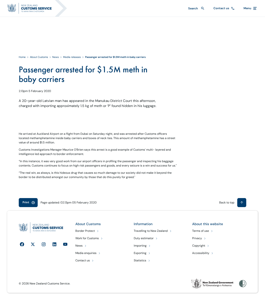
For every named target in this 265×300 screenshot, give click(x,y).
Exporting (140, 253)
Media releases (72, 57)
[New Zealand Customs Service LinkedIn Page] (54, 244)
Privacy (197, 238)
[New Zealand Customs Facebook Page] (22, 244)
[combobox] (195, 8)
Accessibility (200, 253)
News (55, 57)
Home (22, 57)
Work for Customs (87, 238)
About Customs (39, 57)
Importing (140, 246)
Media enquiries (85, 253)
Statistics (140, 260)
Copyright (198, 246)
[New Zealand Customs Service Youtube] (65, 244)
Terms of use (200, 231)
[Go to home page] (39, 8)
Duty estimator (144, 238)
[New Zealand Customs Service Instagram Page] (43, 244)
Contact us (82, 260)
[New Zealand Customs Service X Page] (33, 244)
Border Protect (85, 231)
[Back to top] (241, 202)
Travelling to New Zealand (151, 231)
